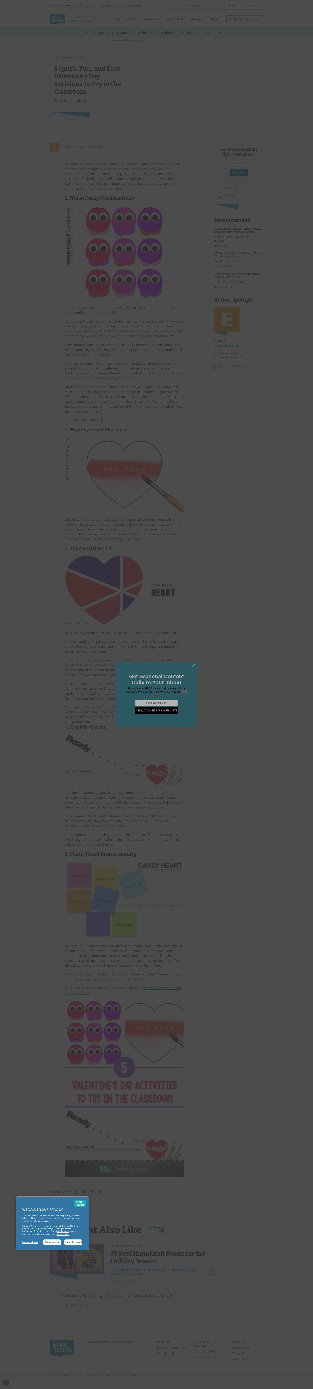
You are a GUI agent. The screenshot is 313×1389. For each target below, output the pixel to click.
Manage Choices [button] (30, 1242)
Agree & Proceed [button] (73, 1242)
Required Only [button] (52, 1242)
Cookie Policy (63, 1234)
